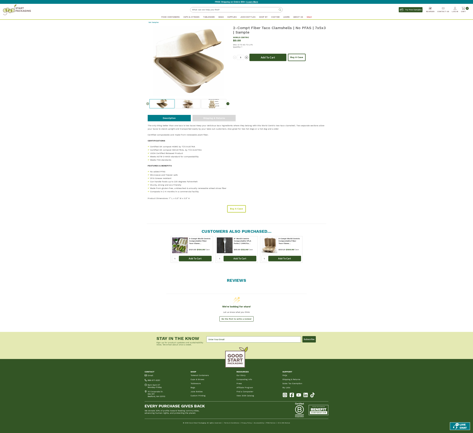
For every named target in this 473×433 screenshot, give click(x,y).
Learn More (252, 2)
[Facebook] (291, 395)
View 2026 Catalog (245, 396)
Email (150, 375)
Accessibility (259, 423)
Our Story (240, 375)
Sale (309, 17)
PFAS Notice (270, 423)
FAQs (284, 375)
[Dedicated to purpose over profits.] (318, 410)
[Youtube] (298, 395)
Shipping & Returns (214, 118)
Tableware (196, 383)
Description (169, 118)
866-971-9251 (154, 380)
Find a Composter (244, 392)
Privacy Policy (246, 423)
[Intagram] (284, 395)
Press (239, 383)
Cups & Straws (197, 379)
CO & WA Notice (284, 423)
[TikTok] (312, 395)
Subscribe (309, 339)
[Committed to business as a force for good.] (299, 410)
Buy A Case (296, 57)
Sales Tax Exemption (292, 383)
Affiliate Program (244, 387)
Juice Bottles (197, 392)
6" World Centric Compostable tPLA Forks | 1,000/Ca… (242, 241)
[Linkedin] (305, 395)
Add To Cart (195, 258)
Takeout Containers (200, 375)
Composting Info (244, 379)
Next (227, 103)
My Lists (286, 387)
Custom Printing (198, 396)
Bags (193, 387)
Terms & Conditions (231, 423)
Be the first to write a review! (236, 319)
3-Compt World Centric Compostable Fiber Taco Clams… (200, 241)
